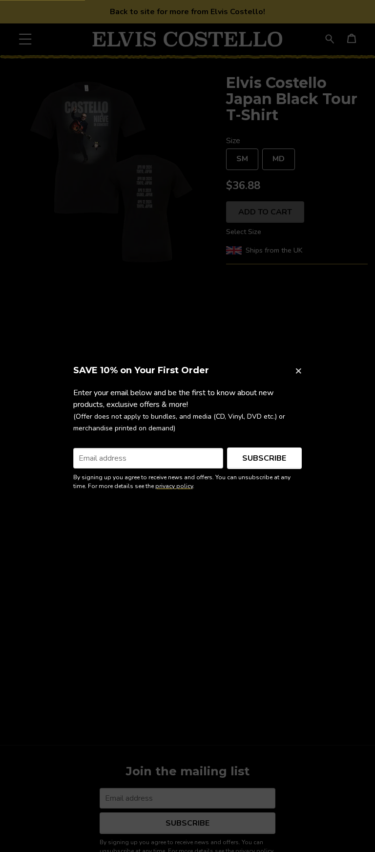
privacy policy (174, 486)
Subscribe (264, 458)
